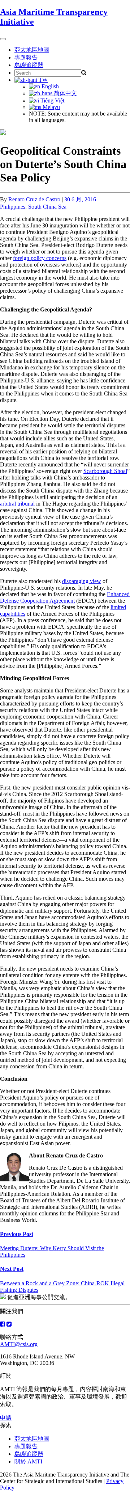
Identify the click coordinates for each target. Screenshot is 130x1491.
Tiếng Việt (51, 100)
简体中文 (64, 93)
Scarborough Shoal (105, 471)
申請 (6, 1418)
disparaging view (81, 581)
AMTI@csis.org (19, 1344)
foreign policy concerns (39, 258)
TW (42, 80)
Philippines (12, 207)
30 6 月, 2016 (80, 199)
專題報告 (26, 57)
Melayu (50, 107)
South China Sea (47, 207)
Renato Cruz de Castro (34, 199)
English (49, 86)
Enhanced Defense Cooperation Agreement (65, 597)
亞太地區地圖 (31, 50)
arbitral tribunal (17, 504)
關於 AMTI (28, 1461)
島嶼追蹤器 (28, 65)
